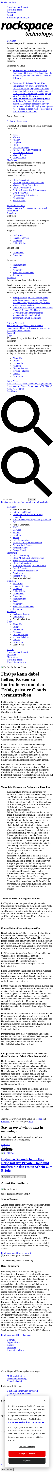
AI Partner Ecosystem (17, 121)
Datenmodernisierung (16, 1378)
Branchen (11, 213)
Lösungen (11, 41)
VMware (17, 137)
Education (17, 255)
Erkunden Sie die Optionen (13, 1177)
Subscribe (5, 1144)
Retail (15, 267)
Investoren (11, 1347)
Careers (16, 373)
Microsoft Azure (20, 155)
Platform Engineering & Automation (29, 190)
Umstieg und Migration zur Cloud (22, 1391)
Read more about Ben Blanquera (16, 1335)
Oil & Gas (17, 240)
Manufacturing (19, 265)
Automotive (18, 270)
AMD (15, 134)
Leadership (18, 363)
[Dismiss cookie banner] (45, 1401)
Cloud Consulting (21, 180)
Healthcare (17, 235)
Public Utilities (19, 243)
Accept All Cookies (27, 1453)
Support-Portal (13, 1342)
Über (9, 336)
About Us (17, 358)
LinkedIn (5, 1121)
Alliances (17, 366)
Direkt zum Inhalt (9, 2)
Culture (16, 360)
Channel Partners (20, 368)
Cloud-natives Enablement (19, 1393)
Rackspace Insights (31, 301)
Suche (32, 499)
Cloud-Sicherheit (14, 1381)
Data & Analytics (20, 193)
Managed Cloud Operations (25, 185)
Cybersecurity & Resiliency (25, 195)
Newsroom (18, 376)
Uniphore (17, 142)
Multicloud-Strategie (16, 1376)
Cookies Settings (27, 1446)
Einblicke (11, 277)
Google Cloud (19, 157)
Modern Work (19, 200)
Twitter (38, 1119)
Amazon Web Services (23, 152)
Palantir (16, 140)
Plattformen (12, 160)
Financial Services (21, 238)
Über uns (11, 1340)
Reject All (27, 1460)
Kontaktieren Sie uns (11, 502)
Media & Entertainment (23, 272)
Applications (18, 198)
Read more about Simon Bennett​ (16, 1253)
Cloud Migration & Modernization (28, 182)
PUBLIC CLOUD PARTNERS (27, 150)
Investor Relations (21, 371)
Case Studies (33, 312)
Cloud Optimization (22, 187)
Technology (18, 275)
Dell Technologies (21, 147)
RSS (31, 1121)
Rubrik (16, 145)
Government (18, 252)
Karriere (10, 1345)
